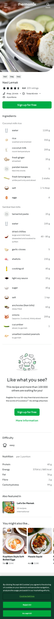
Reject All (27, 605)
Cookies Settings (27, 596)
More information (27, 420)
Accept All (27, 613)
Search (48, 7)
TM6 (12, 77)
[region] (27, 597)
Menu (6, 7)
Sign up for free (26, 105)
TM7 (5, 77)
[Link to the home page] (27, 5)
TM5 (18, 77)
